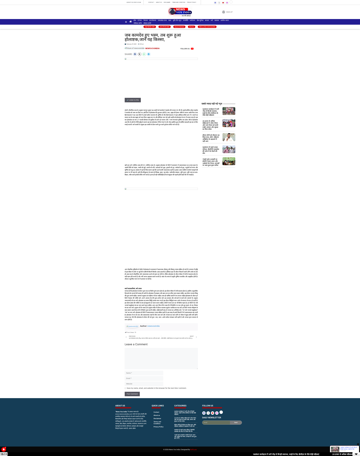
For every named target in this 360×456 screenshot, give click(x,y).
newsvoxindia (153, 326)
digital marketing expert (154, 428)
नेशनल (145, 20)
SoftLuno (193, 449)
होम (135, 20)
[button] (135, 54)
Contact (151, 2)
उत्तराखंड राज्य (162, 20)
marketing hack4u (119, 434)
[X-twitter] (219, 2)
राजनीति (185, 20)
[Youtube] (223, 2)
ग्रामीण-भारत (225, 20)
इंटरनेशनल (152, 20)
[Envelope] (227, 2)
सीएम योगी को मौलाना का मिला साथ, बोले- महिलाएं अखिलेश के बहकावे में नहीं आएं (211, 138)
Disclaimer (167, 2)
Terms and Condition (178, 2)
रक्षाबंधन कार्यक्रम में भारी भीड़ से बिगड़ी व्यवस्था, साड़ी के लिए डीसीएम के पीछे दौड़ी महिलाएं (210, 112)
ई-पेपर (140, 20)
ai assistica (203, 426)
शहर (169, 20)
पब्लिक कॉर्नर (138, 23)
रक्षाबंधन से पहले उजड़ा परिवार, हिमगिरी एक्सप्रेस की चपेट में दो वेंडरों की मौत (210, 150)
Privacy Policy (191, 2)
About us (159, 2)
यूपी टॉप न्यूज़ (177, 20)
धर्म (212, 20)
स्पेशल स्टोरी (147, 23)
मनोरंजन (192, 20)
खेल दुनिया (200, 20)
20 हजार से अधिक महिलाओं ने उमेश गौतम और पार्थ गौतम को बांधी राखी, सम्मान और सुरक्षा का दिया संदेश (210, 125)
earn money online (176, 441)
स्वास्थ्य (216, 20)
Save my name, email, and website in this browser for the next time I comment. (157, 388)
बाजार (207, 20)
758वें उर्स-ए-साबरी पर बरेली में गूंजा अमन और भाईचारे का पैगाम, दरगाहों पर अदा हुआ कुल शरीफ (210, 162)
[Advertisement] (161, 141)
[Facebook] (215, 2)
